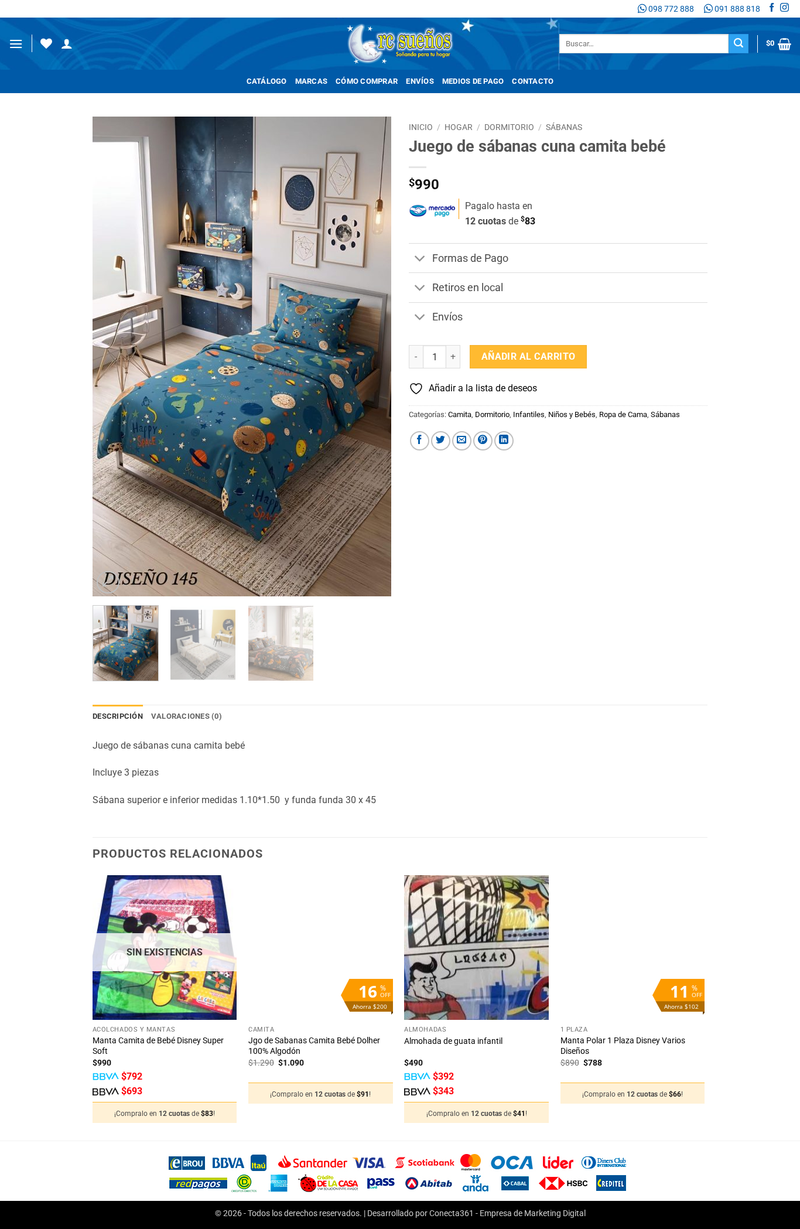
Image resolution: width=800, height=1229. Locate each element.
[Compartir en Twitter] (440, 440)
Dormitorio (509, 127)
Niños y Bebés (572, 414)
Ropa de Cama (623, 414)
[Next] (370, 357)
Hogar (459, 127)
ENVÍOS (420, 81)
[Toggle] (420, 259)
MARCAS (311, 81)
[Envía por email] (461, 440)
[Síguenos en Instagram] (784, 9)
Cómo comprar (367, 81)
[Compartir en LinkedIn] (504, 440)
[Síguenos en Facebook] (771, 9)
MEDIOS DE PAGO (473, 81)
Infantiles (529, 414)
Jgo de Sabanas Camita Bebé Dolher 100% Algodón (314, 1046)
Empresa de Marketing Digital (533, 1213)
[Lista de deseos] (46, 43)
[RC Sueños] (400, 44)
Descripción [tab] (118, 716)
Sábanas (564, 127)
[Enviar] (738, 44)
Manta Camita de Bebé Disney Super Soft (158, 1046)
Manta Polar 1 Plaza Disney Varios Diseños (622, 1046)
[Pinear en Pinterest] (483, 440)
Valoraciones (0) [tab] (186, 716)
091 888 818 (736, 8)
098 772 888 (670, 8)
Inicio (421, 127)
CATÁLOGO (267, 81)
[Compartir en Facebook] (419, 440)
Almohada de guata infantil (453, 1041)
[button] (16, 43)
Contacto (532, 81)
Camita (459, 414)
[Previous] (113, 357)
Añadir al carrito (528, 356)
